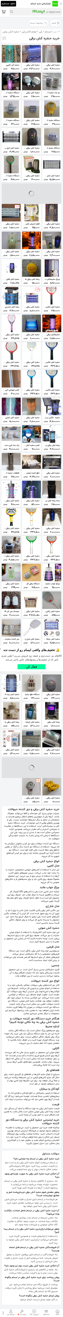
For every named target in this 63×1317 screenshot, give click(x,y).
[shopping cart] (3, 12)
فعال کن (31, 666)
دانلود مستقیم (8, 3)
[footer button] (2, 1313)
